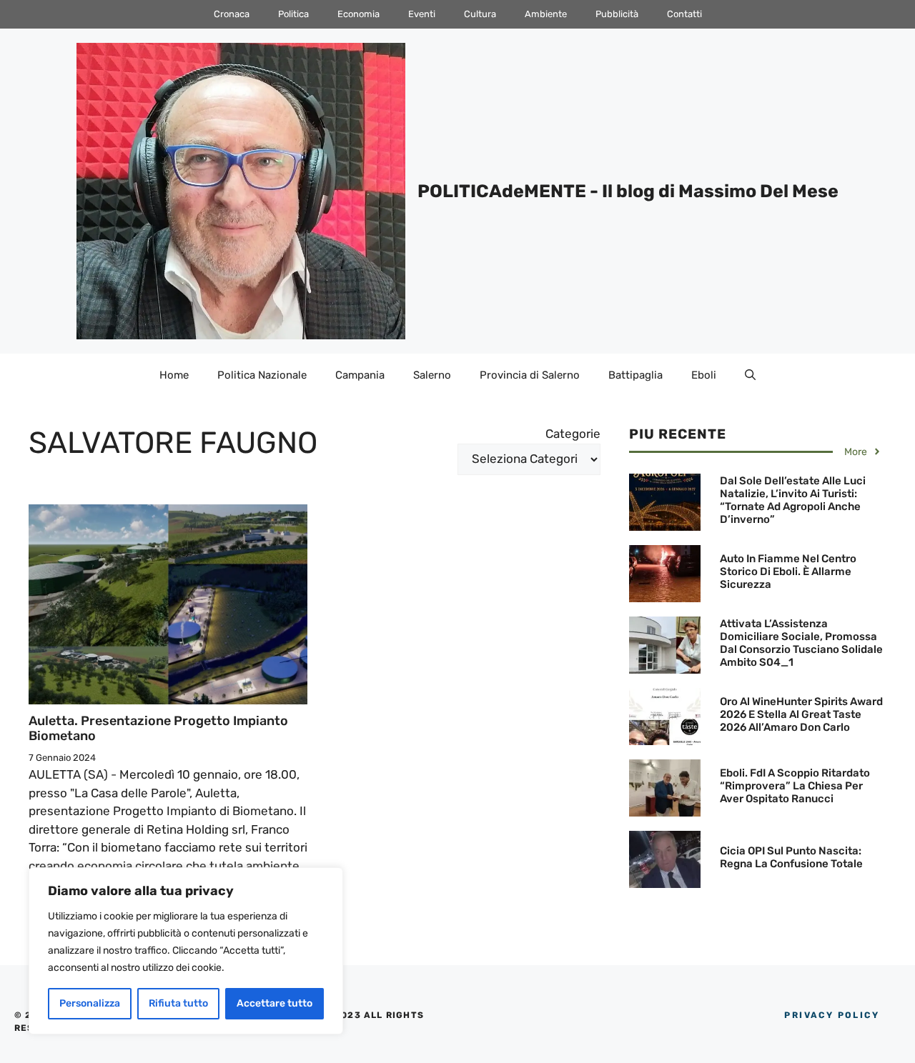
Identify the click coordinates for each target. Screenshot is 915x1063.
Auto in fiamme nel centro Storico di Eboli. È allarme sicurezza (788, 571)
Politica (293, 14)
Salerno (432, 375)
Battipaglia (635, 375)
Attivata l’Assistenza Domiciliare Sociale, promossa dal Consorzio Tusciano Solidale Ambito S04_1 (801, 643)
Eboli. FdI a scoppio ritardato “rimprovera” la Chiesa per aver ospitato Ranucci (795, 786)
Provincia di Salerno (530, 375)
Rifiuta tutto (178, 1003)
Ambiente (546, 14)
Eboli (703, 375)
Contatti (684, 14)
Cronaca (231, 14)
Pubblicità (616, 14)
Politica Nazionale (262, 375)
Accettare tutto (274, 1003)
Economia (358, 14)
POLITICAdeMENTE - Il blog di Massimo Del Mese (628, 191)
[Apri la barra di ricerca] (750, 375)
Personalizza (89, 1003)
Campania (360, 375)
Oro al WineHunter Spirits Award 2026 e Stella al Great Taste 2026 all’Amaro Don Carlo (801, 714)
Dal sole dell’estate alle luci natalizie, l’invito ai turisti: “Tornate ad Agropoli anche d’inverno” (793, 500)
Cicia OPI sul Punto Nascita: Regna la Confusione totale (791, 857)
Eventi (421, 14)
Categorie (572, 433)
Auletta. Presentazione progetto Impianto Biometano (158, 728)
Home (174, 375)
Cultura (480, 14)
